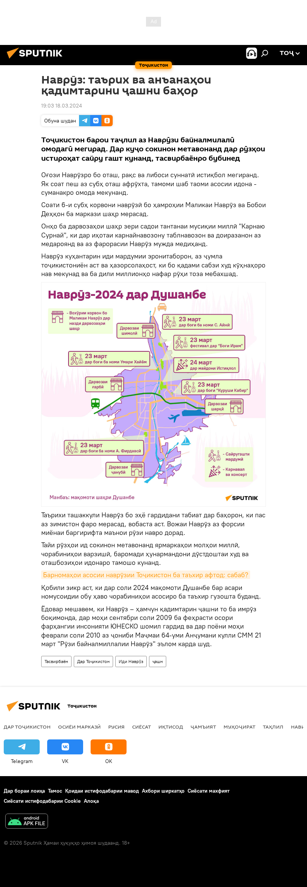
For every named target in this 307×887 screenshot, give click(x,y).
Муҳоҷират (239, 726)
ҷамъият (203, 726)
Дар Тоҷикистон (93, 661)
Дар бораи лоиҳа (24, 790)
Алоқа (91, 800)
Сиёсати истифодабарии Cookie (42, 800)
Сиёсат (141, 726)
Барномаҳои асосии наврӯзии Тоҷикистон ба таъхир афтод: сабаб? (145, 574)
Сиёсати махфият (209, 790)
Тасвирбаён (56, 661)
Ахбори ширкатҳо (163, 790)
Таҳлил (273, 726)
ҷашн (157, 661)
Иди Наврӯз (131, 661)
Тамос (55, 790)
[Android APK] (26, 822)
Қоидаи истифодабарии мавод (102, 790)
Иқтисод (170, 726)
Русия (116, 726)
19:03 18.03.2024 (61, 105)
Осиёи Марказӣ (79, 726)
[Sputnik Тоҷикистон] (37, 59)
